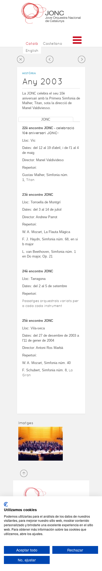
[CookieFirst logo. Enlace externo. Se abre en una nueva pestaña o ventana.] (6, 504)
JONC (45, 119)
